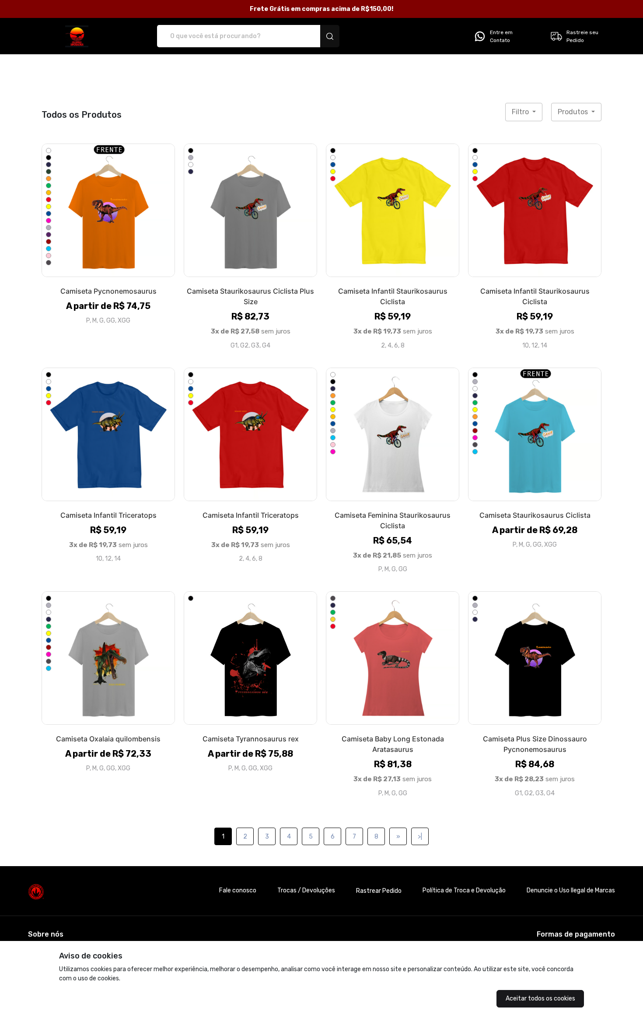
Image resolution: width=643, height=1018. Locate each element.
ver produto (108, 210)
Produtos (574, 112)
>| (420, 836)
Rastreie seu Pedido (582, 36)
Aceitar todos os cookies (540, 998)
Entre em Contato (501, 36)
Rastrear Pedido (379, 891)
